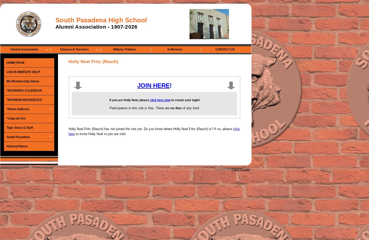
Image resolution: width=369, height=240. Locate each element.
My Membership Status (23, 81)
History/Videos (17, 146)
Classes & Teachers (70, 50)
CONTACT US (225, 49)
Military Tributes (124, 49)
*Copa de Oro (16, 118)
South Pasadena (17, 137)
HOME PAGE (16, 63)
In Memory (174, 49)
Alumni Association (19, 50)
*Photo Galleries (17, 109)
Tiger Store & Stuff (20, 128)
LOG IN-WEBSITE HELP (23, 72)
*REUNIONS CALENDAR (24, 90)
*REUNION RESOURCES (24, 100)
